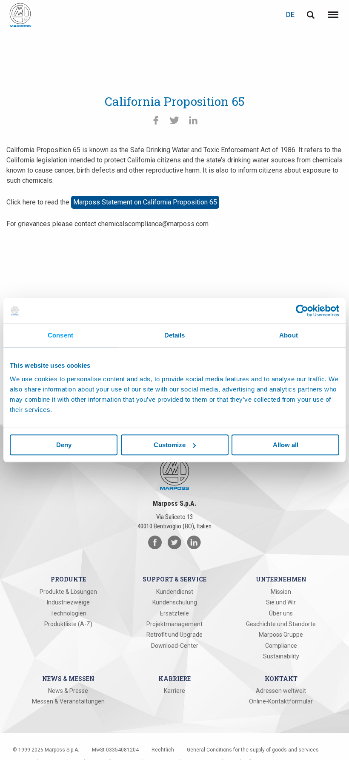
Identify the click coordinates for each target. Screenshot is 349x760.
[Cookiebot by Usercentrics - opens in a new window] (302, 310)
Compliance (281, 645)
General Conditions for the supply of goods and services (253, 750)
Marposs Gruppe (281, 634)
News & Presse (68, 690)
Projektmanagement (174, 624)
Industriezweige (68, 602)
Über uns (281, 613)
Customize (170, 444)
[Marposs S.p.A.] (20, 15)
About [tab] (288, 335)
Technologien (68, 613)
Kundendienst (174, 591)
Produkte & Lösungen (68, 591)
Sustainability (281, 656)
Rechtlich (163, 750)
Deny (64, 444)
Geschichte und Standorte (281, 624)
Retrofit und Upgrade (174, 634)
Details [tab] (174, 335)
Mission (281, 591)
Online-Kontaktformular (281, 701)
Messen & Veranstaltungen (68, 701)
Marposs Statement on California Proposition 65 (145, 202)
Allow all (285, 444)
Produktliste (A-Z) (68, 624)
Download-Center (174, 645)
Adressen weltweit (281, 690)
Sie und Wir (281, 602)
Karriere (174, 690)
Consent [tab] (60, 335)
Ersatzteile (174, 613)
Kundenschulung (174, 602)
